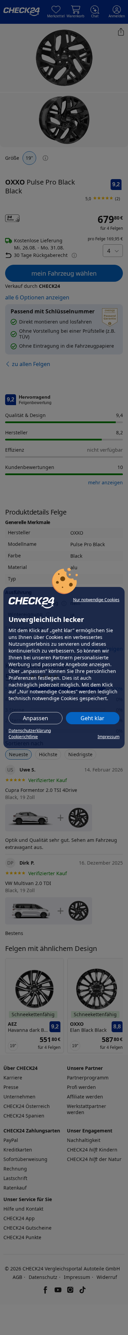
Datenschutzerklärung (30, 730)
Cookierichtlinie (23, 737)
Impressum (108, 737)
